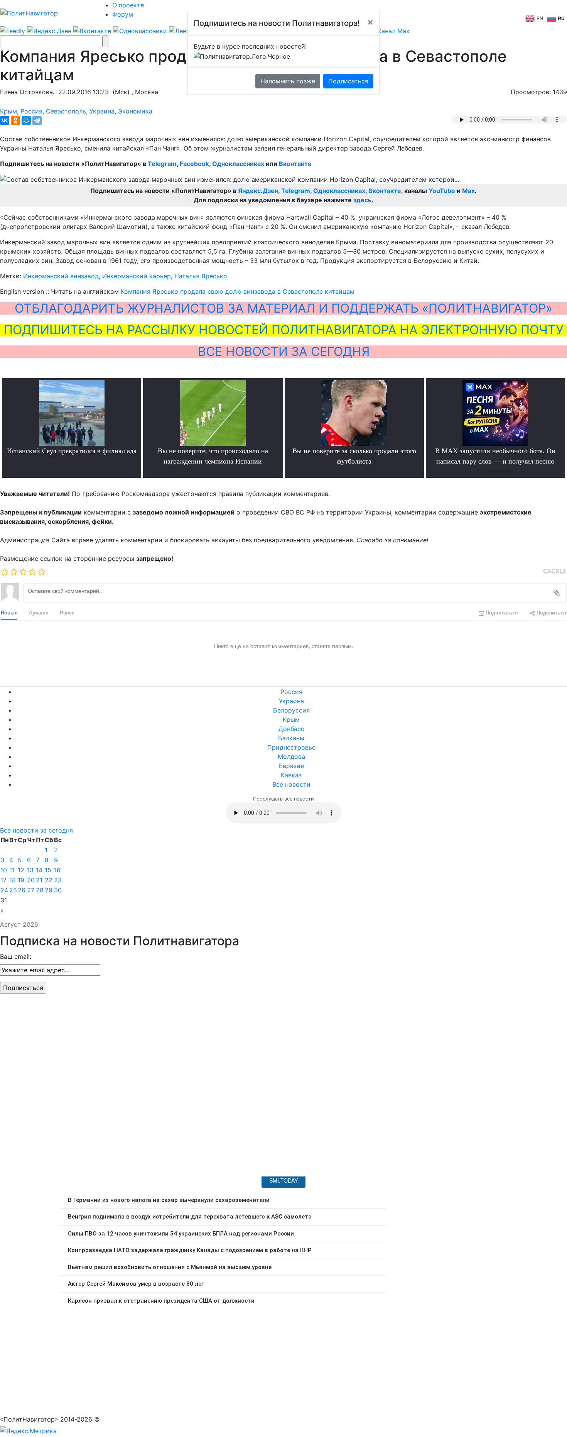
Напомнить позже (287, 81)
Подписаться (348, 81)
